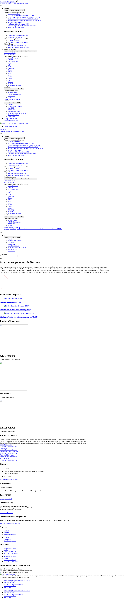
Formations (7, 532)
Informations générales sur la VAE (18, 42)
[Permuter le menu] (1, 5)
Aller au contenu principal (8, 2)
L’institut (10, 104)
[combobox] (8, 256)
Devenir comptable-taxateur (16, 27)
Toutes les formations (14, 14)
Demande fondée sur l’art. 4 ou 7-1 (18, 46)
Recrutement (11, 116)
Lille (9, 65)
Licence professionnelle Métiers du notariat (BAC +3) (24, 17)
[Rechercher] (1, 258)
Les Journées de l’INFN (15, 37)
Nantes (10, 71)
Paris (9, 75)
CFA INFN (11, 108)
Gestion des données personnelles (14, 584)
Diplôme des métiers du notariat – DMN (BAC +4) (23, 19)
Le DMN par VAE (13, 40)
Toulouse (10, 83)
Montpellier (11, 68)
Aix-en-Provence (13, 58)
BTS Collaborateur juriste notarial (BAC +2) (21, 15)
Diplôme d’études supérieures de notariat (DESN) (19, 317)
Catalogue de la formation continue (18, 35)
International (11, 96)
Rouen (10, 80)
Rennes (10, 78)
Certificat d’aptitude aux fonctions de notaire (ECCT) (23, 26)
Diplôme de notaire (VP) (15, 22)
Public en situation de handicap (17, 113)
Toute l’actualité (12, 92)
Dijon (9, 63)
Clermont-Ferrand (13, 61)
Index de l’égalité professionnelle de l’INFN (17, 581)
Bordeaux (10, 59)
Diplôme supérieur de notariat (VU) (18, 24)
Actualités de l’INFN (10, 548)
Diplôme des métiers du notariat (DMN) (15, 310)
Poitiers (10, 77)
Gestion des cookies (10, 586)
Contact (6, 550)
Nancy (10, 70)
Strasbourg (11, 82)
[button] (64, 279)
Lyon (9, 66)
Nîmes (9, 73)
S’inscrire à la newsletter (11, 553)
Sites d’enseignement (10, 534)
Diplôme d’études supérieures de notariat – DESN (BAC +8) (26, 20)
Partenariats (11, 97)
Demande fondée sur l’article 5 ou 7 (18, 47)
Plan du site (7, 587)
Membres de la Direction (15, 106)
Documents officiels (13, 115)
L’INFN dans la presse (14, 94)
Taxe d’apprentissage (14, 111)
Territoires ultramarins (14, 85)
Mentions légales (9, 582)
